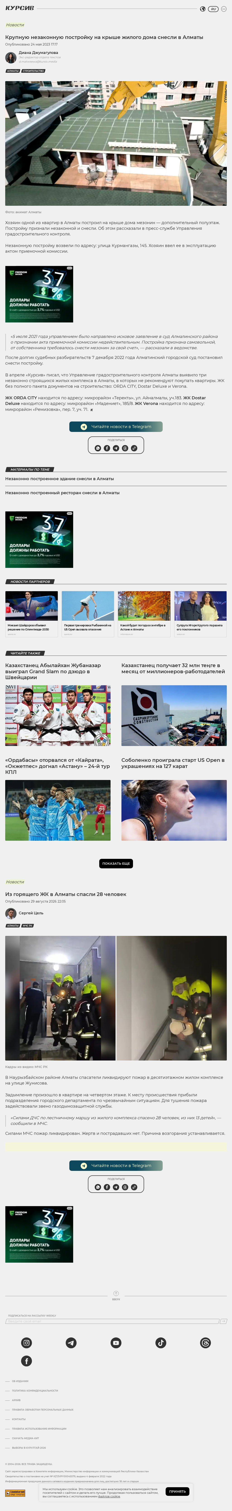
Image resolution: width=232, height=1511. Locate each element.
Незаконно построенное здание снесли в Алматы (59, 478)
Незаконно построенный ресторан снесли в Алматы (62, 492)
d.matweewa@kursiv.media (38, 61)
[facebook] (26, 1361)
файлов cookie (109, 1496)
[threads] (205, 1342)
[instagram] (26, 1342)
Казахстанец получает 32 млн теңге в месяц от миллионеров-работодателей (173, 668)
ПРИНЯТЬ (177, 1491)
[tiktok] (160, 1342)
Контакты (19, 1419)
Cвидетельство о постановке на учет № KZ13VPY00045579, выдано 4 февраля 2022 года (58, 1476)
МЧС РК (27, 925)
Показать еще (116, 864)
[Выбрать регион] (203, 9)
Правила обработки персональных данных (42, 1410)
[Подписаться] (223, 1321)
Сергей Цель (31, 913)
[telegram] (71, 1342)
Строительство (33, 71)
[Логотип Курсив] (19, 8)
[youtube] (116, 1342)
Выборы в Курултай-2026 (29, 1448)
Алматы (13, 71)
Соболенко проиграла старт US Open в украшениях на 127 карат (173, 763)
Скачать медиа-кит (25, 1438)
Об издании (20, 1381)
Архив (16, 1400)
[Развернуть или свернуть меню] (224, 9)
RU (213, 9)
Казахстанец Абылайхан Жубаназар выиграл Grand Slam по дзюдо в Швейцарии (53, 671)
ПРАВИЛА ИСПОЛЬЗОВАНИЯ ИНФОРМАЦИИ (39, 1429)
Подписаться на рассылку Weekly (32, 1316)
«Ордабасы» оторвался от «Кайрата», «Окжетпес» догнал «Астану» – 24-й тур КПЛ (57, 766)
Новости (15, 24)
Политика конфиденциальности (35, 1391)
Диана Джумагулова (38, 53)
